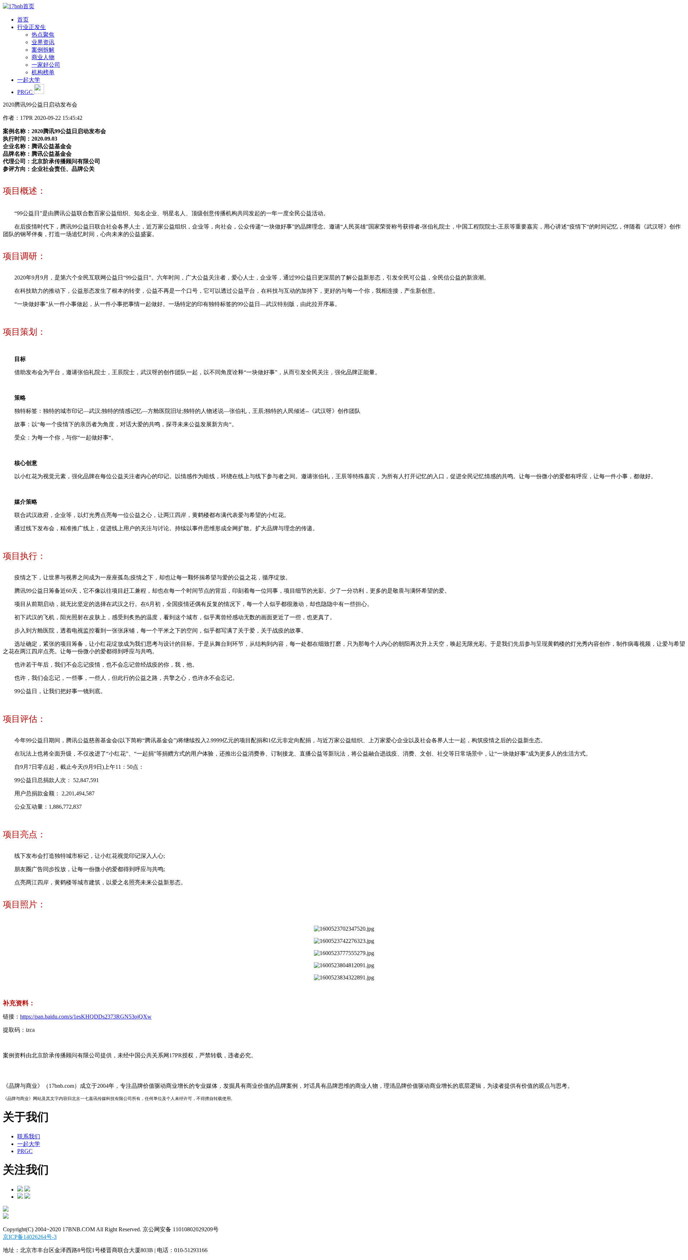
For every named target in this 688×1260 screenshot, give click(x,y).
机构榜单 (43, 72)
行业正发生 (31, 27)
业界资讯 (43, 42)
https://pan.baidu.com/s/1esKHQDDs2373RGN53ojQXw (86, 1017)
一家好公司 (46, 65)
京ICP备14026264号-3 (30, 1237)
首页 (23, 20)
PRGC (25, 92)
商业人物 (43, 57)
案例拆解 (43, 50)
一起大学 (28, 80)
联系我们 (28, 1136)
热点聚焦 (43, 35)
